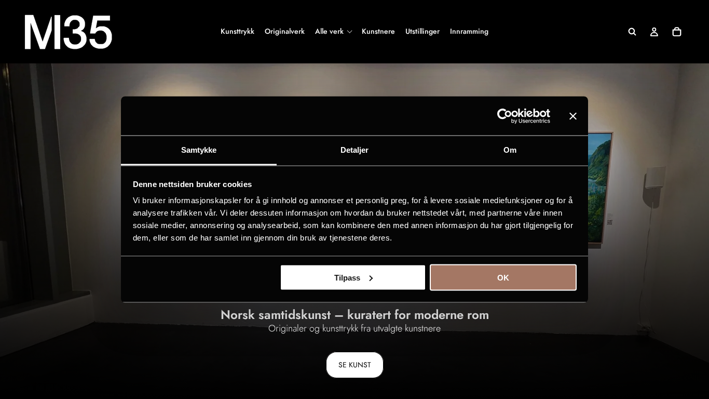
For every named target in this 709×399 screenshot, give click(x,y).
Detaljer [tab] (354, 149)
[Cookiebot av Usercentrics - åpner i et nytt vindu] (504, 116)
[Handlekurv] (676, 31)
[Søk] (632, 31)
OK (503, 277)
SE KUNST (354, 365)
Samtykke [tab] (199, 149)
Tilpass (347, 277)
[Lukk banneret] (573, 115)
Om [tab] (509, 149)
